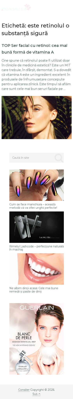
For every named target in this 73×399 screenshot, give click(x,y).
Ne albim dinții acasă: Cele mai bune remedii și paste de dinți (33, 290)
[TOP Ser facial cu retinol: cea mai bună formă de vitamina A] (37, 117)
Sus (35, 394)
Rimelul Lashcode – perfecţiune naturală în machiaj (36, 248)
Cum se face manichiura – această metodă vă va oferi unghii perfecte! (33, 206)
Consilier (24, 390)
